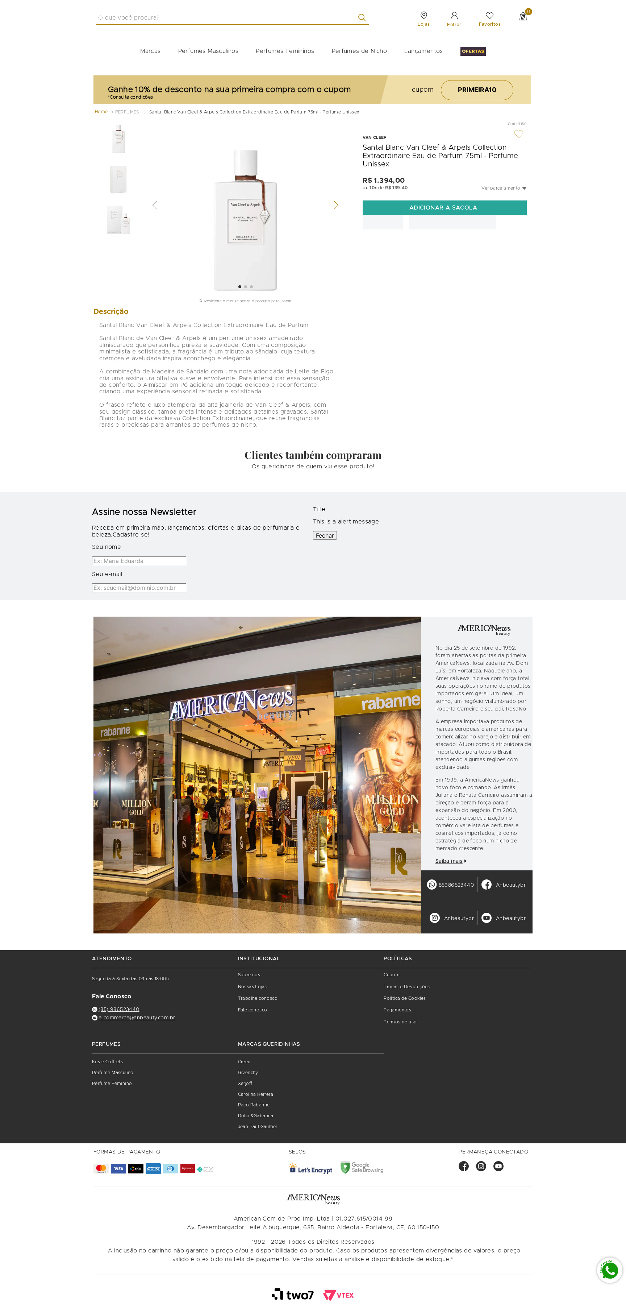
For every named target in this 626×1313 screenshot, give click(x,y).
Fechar (325, 705)
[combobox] (282, 18)
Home (101, 111)
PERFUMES (127, 112)
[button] (504, 188)
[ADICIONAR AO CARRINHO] (445, 207)
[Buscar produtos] (413, 17)
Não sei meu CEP (380, 242)
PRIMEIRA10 (477, 90)
